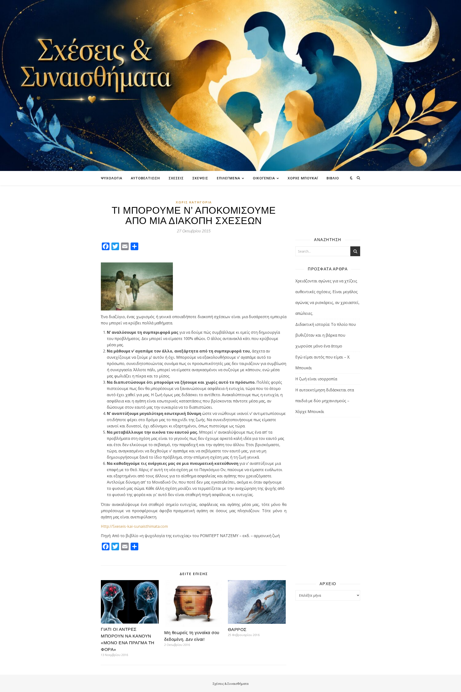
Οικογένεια (264, 178)
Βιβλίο (333, 178)
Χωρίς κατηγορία (194, 202)
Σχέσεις (176, 178)
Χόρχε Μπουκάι (303, 178)
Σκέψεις (200, 178)
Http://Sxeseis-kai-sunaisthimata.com (134, 526)
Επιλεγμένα (228, 178)
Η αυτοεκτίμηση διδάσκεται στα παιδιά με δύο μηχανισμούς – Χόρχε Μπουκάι (324, 400)
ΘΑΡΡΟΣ (237, 629)
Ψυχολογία (111, 178)
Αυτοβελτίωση (145, 178)
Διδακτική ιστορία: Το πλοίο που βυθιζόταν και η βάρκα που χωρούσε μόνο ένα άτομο (325, 335)
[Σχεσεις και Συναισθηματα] (230, 85)
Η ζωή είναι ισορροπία (316, 379)
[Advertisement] (327, 499)
